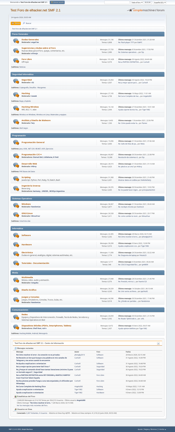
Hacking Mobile (25, 333)
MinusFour (35, 216)
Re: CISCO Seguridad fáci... (128, 264)
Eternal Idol (38, 157)
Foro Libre (27, 59)
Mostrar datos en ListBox (127, 180)
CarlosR (146, 62)
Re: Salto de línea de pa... (127, 144)
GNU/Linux (27, 213)
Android (35, 333)
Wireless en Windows (27, 114)
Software (26, 235)
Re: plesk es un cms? (126, 166)
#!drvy (34, 166)
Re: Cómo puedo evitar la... (128, 123)
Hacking (26, 93)
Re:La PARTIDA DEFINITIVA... (129, 62)
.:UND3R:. (45, 191)
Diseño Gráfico (29, 289)
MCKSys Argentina (57, 191)
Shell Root (37, 328)
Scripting (26, 177)
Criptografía (24, 87)
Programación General (33, 142)
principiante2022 (148, 190)
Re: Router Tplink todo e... (127, 318)
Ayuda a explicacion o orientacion (30, 389)
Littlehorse (47, 157)
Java (21, 149)
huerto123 (143, 281)
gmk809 (145, 264)
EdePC (139, 42)
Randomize (35, 207)
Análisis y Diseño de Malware (36, 120)
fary (33, 123)
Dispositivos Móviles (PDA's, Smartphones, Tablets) (46, 325)
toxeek (34, 96)
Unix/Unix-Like (24, 221)
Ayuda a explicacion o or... (128, 246)
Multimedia (27, 277)
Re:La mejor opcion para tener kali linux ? (33, 366)
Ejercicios (49, 149)
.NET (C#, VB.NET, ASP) (36, 149)
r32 (32, 82)
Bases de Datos (29, 171)
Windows (26, 204)
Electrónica (27, 252)
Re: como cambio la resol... (128, 216)
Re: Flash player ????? (126, 42)
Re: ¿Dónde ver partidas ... (128, 301)
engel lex (35, 42)
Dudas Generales (30, 39)
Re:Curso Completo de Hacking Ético (31, 386)
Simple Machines (27, 429)
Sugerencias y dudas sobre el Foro (39, 48)
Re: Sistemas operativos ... (128, 52)
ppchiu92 (144, 291)
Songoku (34, 283)
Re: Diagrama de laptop (127, 255)
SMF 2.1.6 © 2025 (15, 429)
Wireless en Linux (43, 114)
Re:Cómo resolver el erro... (128, 237)
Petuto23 (143, 255)
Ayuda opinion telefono (127, 328)
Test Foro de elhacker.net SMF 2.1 (35, 10)
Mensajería (43, 333)
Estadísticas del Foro (26, 396)
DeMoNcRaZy (146, 180)
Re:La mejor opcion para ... (128, 82)
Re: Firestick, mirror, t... (126, 281)
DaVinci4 (140, 207)
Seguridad (27, 79)
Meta (143, 144)
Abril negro (23, 128)
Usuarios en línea (24, 409)
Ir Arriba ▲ (162, 429)
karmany (36, 191)
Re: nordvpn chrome (126, 207)
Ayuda (140, 429)
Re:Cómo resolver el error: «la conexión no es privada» (38, 355)
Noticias (22, 67)
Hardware (27, 244)
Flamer (144, 123)
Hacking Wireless (30, 106)
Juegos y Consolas (30, 297)
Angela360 (147, 96)
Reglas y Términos (150, 429)
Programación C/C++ (32, 154)
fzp (143, 52)
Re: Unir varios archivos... (127, 291)
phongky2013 (147, 237)
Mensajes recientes (25, 348)
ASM (25, 149)
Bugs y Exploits (25, 101)
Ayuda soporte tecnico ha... (128, 110)
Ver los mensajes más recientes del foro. (32, 405)
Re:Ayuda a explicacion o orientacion (31, 363)
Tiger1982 (146, 110)
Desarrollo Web (29, 163)
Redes (25, 314)
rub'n (44, 328)
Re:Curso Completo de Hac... (129, 96)
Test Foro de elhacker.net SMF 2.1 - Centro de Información (39, 343)
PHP (20, 171)
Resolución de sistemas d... (128, 157)
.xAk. (142, 318)
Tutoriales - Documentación (35, 263)
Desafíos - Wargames (37, 87)
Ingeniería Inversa (31, 185)
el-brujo (34, 53)
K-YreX (56, 157)
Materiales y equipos (58, 114)
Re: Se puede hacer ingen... (128, 190)
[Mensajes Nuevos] (16, 41)
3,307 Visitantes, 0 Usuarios (32, 413)
